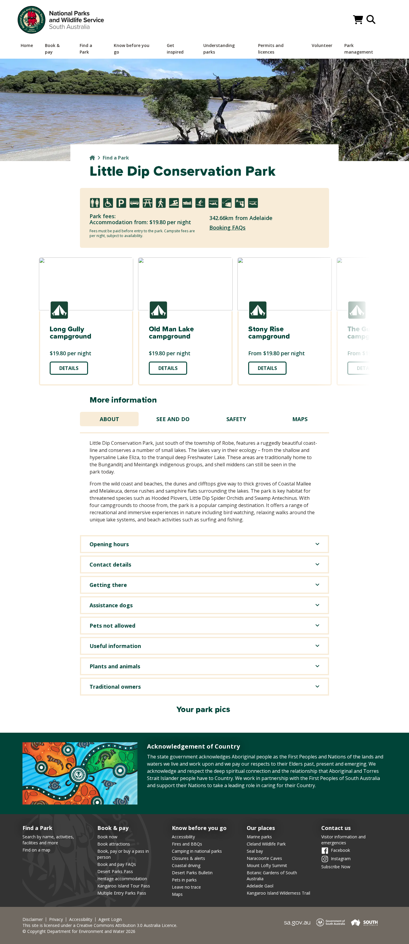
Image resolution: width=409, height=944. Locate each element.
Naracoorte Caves (264, 858)
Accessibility (183, 837)
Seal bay (255, 851)
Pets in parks (184, 880)
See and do (173, 419)
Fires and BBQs (187, 844)
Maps (299, 419)
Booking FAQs (227, 227)
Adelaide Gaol (260, 886)
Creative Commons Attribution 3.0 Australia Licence (126, 925)
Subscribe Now (335, 866)
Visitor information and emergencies (343, 840)
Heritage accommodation (122, 878)
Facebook (340, 850)
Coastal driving (186, 865)
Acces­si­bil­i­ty (80, 919)
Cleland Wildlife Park (266, 844)
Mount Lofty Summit (267, 865)
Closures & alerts (188, 858)
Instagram (341, 858)
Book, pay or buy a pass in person (123, 854)
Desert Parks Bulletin (192, 872)
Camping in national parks (197, 851)
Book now (107, 837)
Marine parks (259, 837)
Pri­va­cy (56, 919)
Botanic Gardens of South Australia (272, 875)
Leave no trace (186, 887)
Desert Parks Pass (115, 871)
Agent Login (110, 919)
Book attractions (113, 844)
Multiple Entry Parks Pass (121, 893)
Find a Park (116, 157)
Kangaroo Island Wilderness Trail (278, 893)
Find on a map (36, 850)
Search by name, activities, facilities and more (48, 840)
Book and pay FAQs (116, 864)
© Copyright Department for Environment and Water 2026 (78, 931)
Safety (236, 419)
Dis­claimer (32, 919)
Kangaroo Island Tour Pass (123, 886)
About (109, 419)
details (68, 368)
